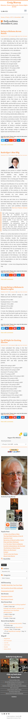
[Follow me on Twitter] (5, 11)
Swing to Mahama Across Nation (11, 32)
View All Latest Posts (9, 137)
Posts (7, 17)
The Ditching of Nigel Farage (12, 548)
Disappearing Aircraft (7, 591)
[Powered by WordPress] (20, 716)
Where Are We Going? (10, 550)
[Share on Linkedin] (19, 140)
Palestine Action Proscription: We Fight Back (14, 693)
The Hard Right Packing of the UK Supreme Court (14, 682)
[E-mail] (3, 11)
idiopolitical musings (14, 631)
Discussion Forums (6, 596)
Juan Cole (6, 642)
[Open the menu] (25, 11)
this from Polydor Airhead (19, 208)
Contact (6, 552)
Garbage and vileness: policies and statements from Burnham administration (14, 610)
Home (2, 17)
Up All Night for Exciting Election (11, 341)
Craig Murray (14, 2)
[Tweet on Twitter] (3, 140)
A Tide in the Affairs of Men (11, 534)
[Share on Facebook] (7, 140)
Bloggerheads (7, 638)
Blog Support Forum (7, 599)
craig (18, 36)
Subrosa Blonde (7, 649)
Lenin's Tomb (7, 644)
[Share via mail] (23, 140)
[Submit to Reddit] (11, 140)
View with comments (7, 144)
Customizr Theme (17, 718)
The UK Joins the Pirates (11, 554)
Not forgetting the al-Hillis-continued (12, 588)
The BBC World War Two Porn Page (11, 585)
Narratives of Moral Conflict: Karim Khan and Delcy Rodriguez (14, 685)
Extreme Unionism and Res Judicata (14, 689)
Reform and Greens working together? (15, 604)
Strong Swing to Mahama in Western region (12, 288)
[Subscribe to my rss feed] (2, 11)
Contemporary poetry (15, 623)
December (18, 17)
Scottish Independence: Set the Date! (14, 546)
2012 (11, 17)
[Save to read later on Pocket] (15, 140)
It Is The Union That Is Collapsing (13, 544)
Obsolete (6, 647)
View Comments (23, 36)
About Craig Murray (9, 556)
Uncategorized (13, 36)
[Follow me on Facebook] (7, 11)
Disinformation (8, 616)
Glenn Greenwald (7, 640)
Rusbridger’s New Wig (10, 152)
